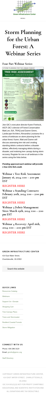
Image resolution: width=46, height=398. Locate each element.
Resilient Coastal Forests (12, 322)
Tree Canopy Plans (9, 312)
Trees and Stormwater (11, 317)
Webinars (6, 296)
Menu (23, 18)
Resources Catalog (9, 291)
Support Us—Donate (10, 301)
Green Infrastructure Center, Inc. (23, 7)
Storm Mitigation (8, 327)
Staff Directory (7, 358)
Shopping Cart (7, 307)
